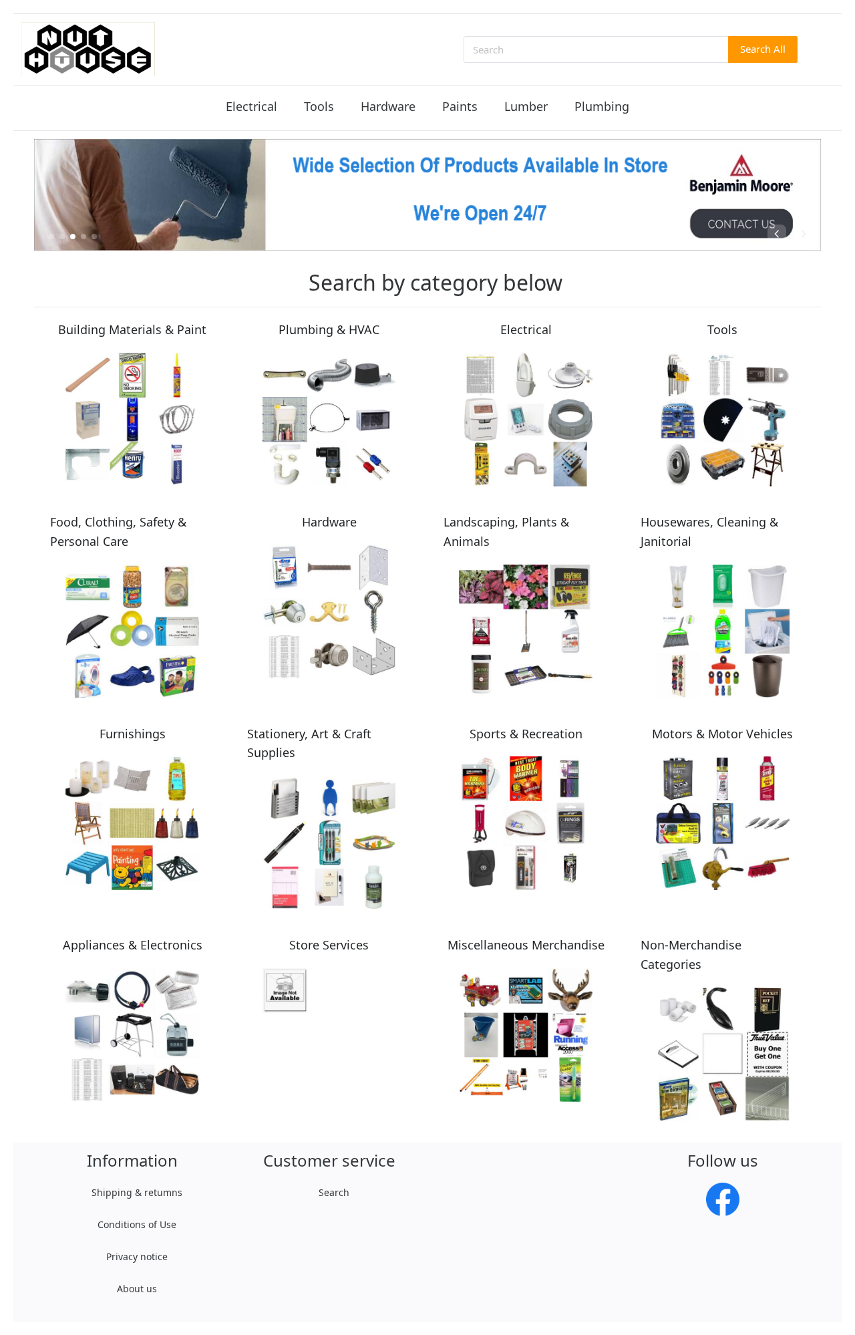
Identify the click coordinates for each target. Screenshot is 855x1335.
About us (137, 1288)
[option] (427, 195)
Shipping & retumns (137, 1192)
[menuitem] (251, 108)
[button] (51, 236)
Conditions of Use (137, 1224)
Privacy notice (137, 1256)
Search (334, 1192)
